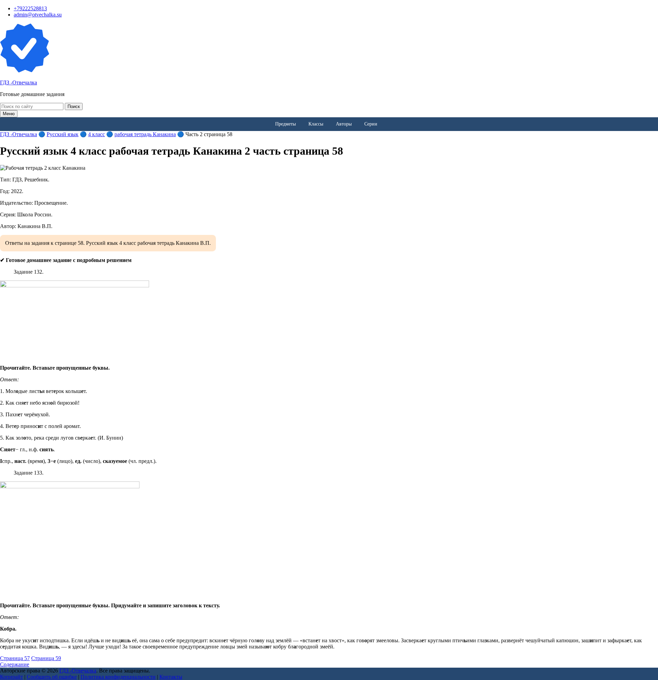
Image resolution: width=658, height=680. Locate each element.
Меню (9, 113)
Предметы (285, 124)
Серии (370, 124)
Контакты (170, 677)
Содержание (14, 664)
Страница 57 (15, 658)
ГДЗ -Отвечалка (18, 82)
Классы (315, 124)
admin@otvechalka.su (38, 14)
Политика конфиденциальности (118, 677)
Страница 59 (46, 658)
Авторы (344, 124)
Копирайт (11, 677)
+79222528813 (30, 8)
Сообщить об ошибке (52, 677)
